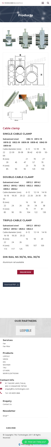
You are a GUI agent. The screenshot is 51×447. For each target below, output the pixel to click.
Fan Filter (6, 346)
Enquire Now (25, 272)
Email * (5, 416)
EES (4, 362)
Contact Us (7, 404)
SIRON (5, 359)
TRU (4, 367)
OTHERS (6, 370)
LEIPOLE (6, 356)
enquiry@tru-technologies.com (17, 389)
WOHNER (6, 365)
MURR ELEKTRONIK (11, 373)
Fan (4, 343)
